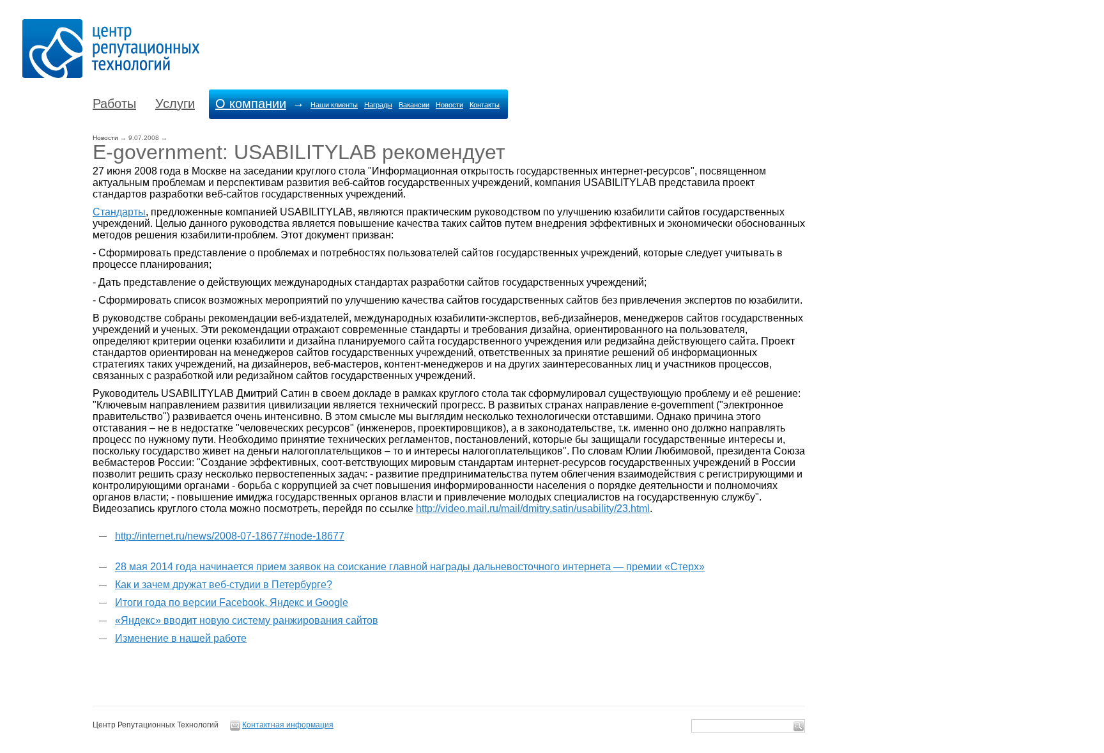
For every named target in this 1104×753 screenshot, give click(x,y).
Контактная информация (288, 724)
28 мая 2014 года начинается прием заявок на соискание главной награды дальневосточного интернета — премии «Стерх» (410, 566)
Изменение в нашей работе (181, 638)
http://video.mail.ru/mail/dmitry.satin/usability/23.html (533, 508)
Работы (114, 104)
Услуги (175, 104)
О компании (250, 104)
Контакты (485, 105)
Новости (449, 105)
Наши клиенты (334, 105)
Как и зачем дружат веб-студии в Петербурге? (223, 584)
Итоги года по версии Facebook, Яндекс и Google (231, 602)
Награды (378, 105)
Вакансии (414, 105)
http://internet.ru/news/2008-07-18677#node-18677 (229, 536)
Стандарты (119, 211)
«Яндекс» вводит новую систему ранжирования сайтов (246, 620)
